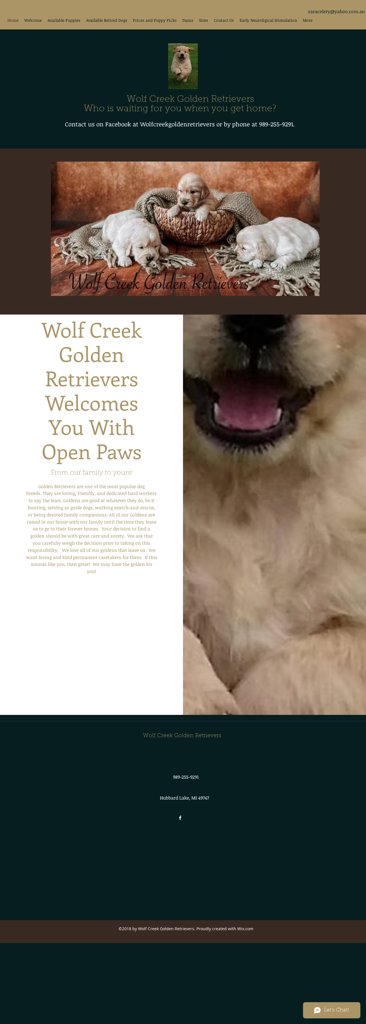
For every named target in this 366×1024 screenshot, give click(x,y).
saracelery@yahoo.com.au (336, 11)
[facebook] (180, 818)
